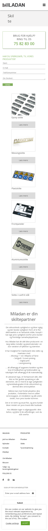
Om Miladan (7, 458)
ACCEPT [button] (25, 523)
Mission (6, 462)
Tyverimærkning (26, 448)
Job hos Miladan (9, 439)
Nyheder (6, 443)
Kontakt (6, 448)
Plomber (23, 439)
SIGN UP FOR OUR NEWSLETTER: (16, 487)
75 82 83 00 (24, 43)
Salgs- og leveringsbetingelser (11, 468)
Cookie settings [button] (12, 523)
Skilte (22, 443)
